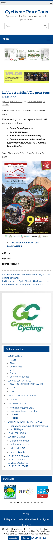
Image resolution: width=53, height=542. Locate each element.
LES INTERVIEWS (17, 433)
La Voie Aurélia (35, 101)
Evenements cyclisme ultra (24, 411)
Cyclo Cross (16, 366)
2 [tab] (14, 502)
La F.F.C (14, 399)
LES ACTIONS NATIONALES (22, 395)
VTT (12, 370)
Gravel (13, 373)
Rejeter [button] (26, 538)
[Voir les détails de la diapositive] (12, 491)
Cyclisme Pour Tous (26, 11)
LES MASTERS (15, 356)
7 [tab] (31, 502)
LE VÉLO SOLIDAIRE (18, 463)
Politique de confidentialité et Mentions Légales (26, 519)
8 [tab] (35, 502)
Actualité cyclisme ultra (22, 407)
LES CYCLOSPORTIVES (19, 380)
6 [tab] (28, 502)
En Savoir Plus (38, 538)
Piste (12, 363)
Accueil (26, 514)
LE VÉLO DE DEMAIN (18, 456)
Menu (3, 3)
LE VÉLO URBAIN (16, 459)
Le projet (26, 525)
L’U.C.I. (13, 388)
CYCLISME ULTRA (17, 403)
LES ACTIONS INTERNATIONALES (25, 384)
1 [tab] (11, 502)
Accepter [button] (13, 538)
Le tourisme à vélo (19, 444)
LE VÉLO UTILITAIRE (18, 466)
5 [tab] (25, 502)
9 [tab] (38, 502)
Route (13, 360)
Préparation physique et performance (29, 426)
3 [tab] (18, 502)
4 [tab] (21, 502)
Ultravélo (14, 414)
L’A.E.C (13, 391)
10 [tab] (42, 502)
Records (14, 418)
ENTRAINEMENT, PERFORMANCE (25, 422)
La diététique (16, 429)
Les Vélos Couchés (19, 376)
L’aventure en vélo (19, 440)
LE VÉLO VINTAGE (17, 448)
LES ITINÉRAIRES (16, 436)
